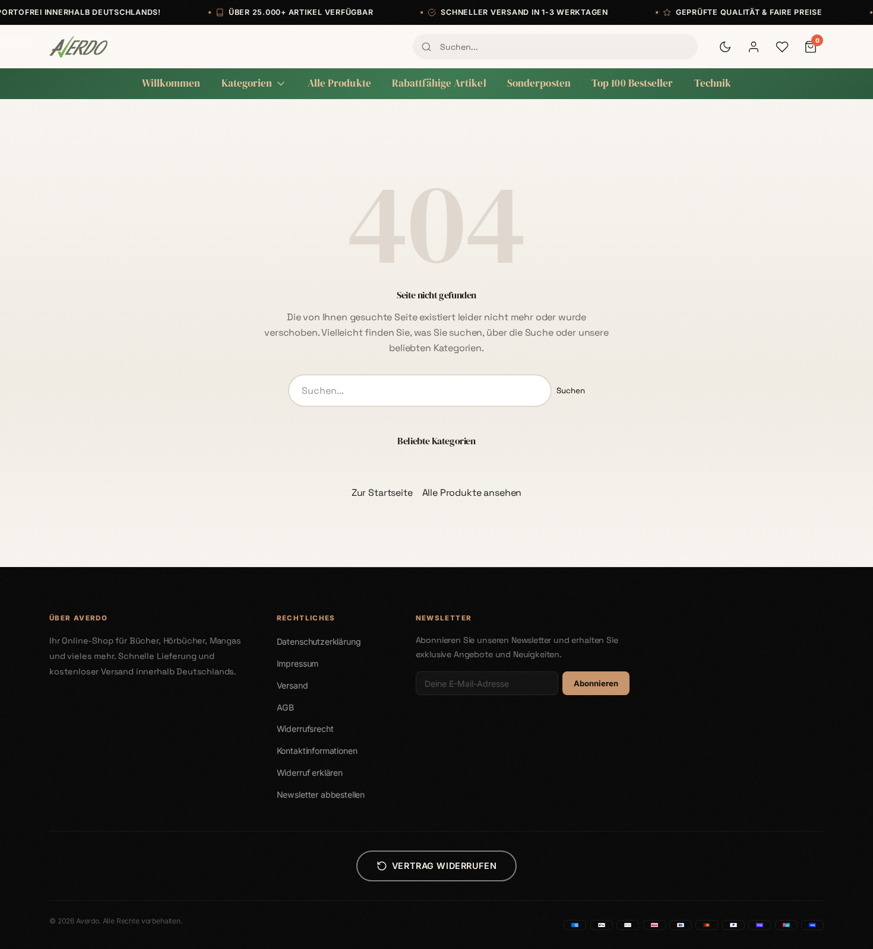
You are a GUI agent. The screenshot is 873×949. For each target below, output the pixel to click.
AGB (286, 707)
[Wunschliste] (782, 47)
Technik (713, 83)
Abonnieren (596, 683)
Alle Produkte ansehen (472, 492)
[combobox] (555, 46)
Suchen (570, 391)
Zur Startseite (382, 492)
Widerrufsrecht (305, 729)
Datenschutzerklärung (319, 641)
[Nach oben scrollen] (839, 927)
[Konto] (754, 47)
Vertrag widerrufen (444, 866)
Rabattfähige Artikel (439, 83)
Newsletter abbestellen (321, 794)
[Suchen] (426, 47)
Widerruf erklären (310, 773)
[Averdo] (78, 47)
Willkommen (171, 83)
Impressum (298, 663)
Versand (292, 685)
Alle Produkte (339, 83)
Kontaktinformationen (317, 751)
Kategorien (247, 83)
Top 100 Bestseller (632, 83)
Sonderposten (539, 83)
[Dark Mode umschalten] (725, 47)
